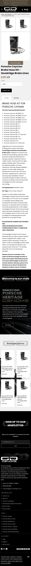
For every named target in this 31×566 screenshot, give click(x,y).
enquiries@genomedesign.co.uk (12, 489)
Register (4, 542)
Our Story (8, 325)
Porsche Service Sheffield (9, 529)
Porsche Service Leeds (8, 524)
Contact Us (5, 496)
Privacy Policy (6, 509)
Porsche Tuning (6, 516)
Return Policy (6, 506)
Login (4, 539)
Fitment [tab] (16, 98)
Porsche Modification (8, 521)
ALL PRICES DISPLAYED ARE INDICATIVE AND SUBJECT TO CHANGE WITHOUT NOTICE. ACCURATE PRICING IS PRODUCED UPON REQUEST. (15, 3)
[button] (22, 9)
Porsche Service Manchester (10, 532)
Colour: (3, 80)
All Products (8, 14)
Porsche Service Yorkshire (9, 526)
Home (2, 14)
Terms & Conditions (8, 501)
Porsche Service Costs (8, 519)
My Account (6, 544)
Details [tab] (6, 98)
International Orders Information (11, 503)
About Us (5, 498)
